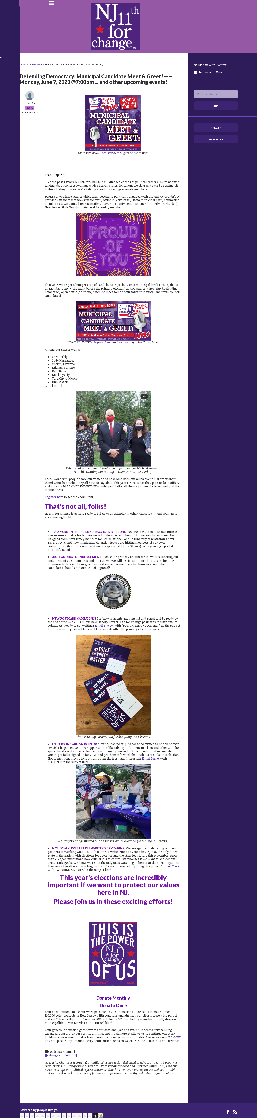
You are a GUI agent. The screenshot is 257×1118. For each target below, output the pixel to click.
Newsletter (36, 64)
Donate (216, 128)
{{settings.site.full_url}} (61, 1055)
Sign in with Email (211, 72)
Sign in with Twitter (212, 65)
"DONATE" (174, 1037)
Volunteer (215, 139)
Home (22, 64)
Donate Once (113, 1005)
